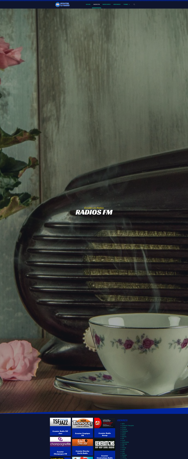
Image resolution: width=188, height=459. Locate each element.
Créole (124, 433)
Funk (123, 440)
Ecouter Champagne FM (60, 453)
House (124, 448)
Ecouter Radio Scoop (105, 434)
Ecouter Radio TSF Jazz (60, 432)
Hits (123, 446)
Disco (123, 435)
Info (123, 451)
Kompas (124, 455)
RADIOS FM (96, 4)
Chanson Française (128, 425)
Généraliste (125, 442)
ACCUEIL (88, 4)
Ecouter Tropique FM (82, 434)
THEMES (125, 4)
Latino (124, 457)
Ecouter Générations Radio (105, 457)
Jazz (123, 453)
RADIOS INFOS (107, 4)
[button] (134, 4)
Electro (124, 436)
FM (123, 438)
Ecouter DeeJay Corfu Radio (82, 452)
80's (123, 424)
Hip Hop (124, 444)
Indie (123, 449)
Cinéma (124, 429)
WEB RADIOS (117, 4)
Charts (124, 427)
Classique (125, 431)
